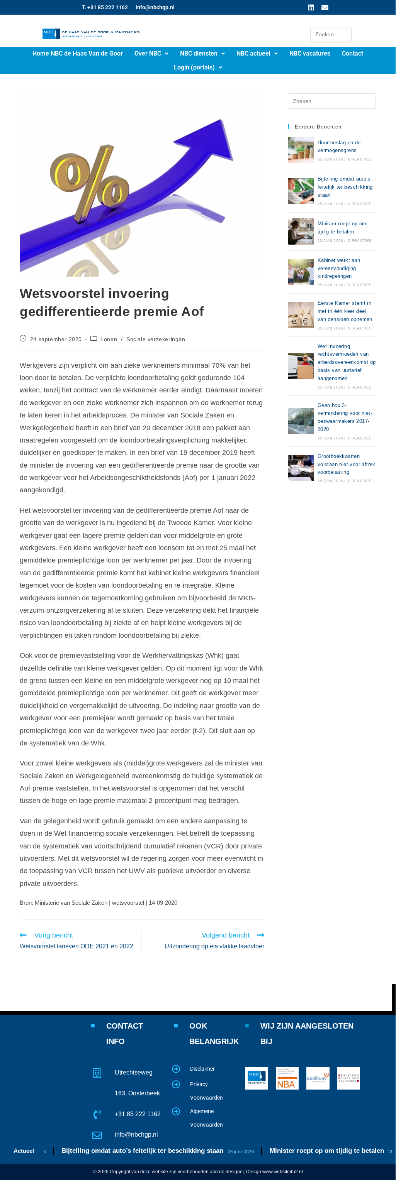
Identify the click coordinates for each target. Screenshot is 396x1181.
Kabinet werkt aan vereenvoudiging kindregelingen (339, 268)
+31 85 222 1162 (138, 1114)
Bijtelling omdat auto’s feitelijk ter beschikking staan (345, 187)
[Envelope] (324, 7)
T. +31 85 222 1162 (105, 7)
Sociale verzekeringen (155, 339)
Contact (352, 53)
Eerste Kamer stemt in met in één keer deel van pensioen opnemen (345, 311)
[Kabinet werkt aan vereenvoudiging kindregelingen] (301, 272)
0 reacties (360, 159)
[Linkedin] (311, 7)
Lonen (108, 339)
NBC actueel (253, 53)
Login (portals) (194, 67)
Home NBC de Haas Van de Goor (77, 53)
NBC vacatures (309, 53)
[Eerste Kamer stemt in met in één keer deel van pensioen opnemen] (301, 315)
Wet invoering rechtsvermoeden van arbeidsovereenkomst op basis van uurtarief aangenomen (347, 362)
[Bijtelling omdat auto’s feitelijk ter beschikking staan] (301, 191)
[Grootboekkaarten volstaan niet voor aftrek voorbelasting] (301, 468)
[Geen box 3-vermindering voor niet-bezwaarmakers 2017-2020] (301, 421)
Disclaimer (202, 1069)
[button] (151, 54)
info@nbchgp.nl (155, 7)
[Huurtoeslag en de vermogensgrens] (301, 150)
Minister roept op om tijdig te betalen (320, 1150)
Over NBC (147, 53)
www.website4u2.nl (282, 1171)
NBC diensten (199, 53)
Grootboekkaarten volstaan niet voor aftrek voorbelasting (347, 464)
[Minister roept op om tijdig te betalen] (301, 231)
